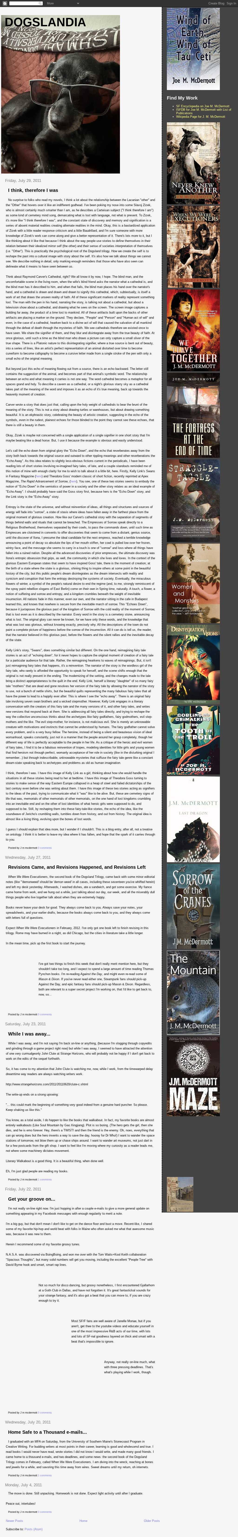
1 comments (45, 1179)
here (39, 476)
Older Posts (152, 1521)
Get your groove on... (31, 1199)
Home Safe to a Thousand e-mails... (47, 1432)
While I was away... (29, 1033)
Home (83, 1521)
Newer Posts (14, 1521)
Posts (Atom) (34, 1529)
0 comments (45, 847)
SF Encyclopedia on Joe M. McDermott (202, 106)
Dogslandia (45, 22)
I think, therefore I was (33, 190)
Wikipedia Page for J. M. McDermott (200, 116)
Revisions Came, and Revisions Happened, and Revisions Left (77, 867)
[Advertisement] (201, 1147)
